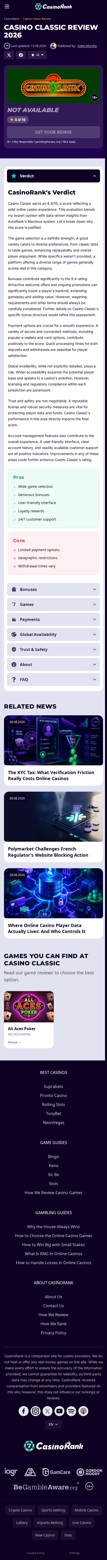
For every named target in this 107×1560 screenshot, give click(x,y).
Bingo (52, 1168)
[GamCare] (71, 1484)
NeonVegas (52, 1134)
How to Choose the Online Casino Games (52, 1247)
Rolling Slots (52, 1116)
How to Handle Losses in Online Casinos (52, 1274)
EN (50, 1436)
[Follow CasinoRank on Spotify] (70, 1423)
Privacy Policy (52, 1345)
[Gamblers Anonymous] (45, 1484)
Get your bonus (53, 132)
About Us (52, 1308)
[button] (53, 175)
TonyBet (52, 1125)
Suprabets (52, 1098)
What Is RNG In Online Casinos (52, 1265)
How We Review (52, 1326)
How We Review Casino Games (52, 1204)
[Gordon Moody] (52, 1498)
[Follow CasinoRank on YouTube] (58, 1423)
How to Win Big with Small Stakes (52, 1256)
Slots (52, 1195)
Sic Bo (52, 1186)
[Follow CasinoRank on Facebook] (23, 1423)
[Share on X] (9, 55)
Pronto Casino (52, 1107)
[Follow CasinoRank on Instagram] (35, 1423)
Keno (52, 1177)
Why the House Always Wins (52, 1238)
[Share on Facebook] (21, 55)
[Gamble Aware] (45, 1512)
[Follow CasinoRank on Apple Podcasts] (82, 1423)
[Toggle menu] (7, 7)
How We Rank (53, 1336)
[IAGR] (26, 1484)
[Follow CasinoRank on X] (47, 1423)
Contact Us (52, 1317)
